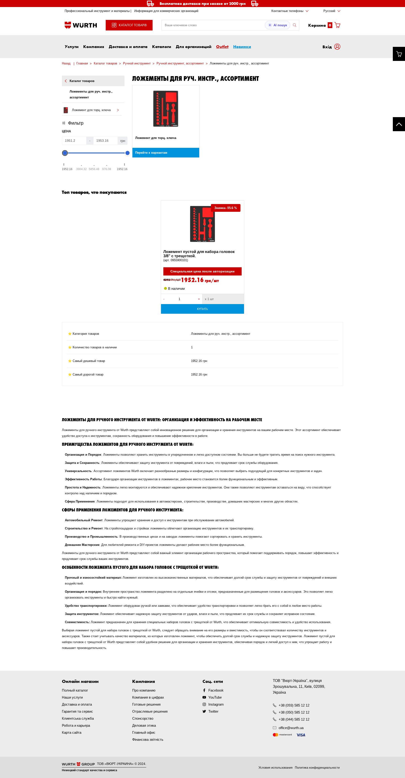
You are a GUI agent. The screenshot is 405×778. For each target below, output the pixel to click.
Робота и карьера (76, 725)
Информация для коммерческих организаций (166, 11)
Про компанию (143, 690)
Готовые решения (146, 704)
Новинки (242, 46)
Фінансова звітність (147, 739)
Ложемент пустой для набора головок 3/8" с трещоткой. (199, 256)
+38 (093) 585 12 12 (294, 705)
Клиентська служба (78, 718)
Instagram (216, 704)
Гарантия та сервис (77, 711)
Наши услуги (72, 697)
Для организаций (193, 46)
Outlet (222, 46)
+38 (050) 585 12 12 (294, 712)
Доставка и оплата (128, 46)
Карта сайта (71, 732)
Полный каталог (75, 690)
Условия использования (275, 767)
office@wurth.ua (291, 728)
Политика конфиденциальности (317, 767)
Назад (66, 63)
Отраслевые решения (150, 711)
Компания (93, 46)
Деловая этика (144, 725)
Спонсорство (142, 718)
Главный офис (143, 732)
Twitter (213, 711)
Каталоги (161, 46)
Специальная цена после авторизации (202, 271)
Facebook (216, 690)
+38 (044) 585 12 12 (294, 719)
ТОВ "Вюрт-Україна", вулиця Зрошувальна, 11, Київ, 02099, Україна (299, 686)
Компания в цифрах (148, 697)
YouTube (215, 697)
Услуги (72, 46)
